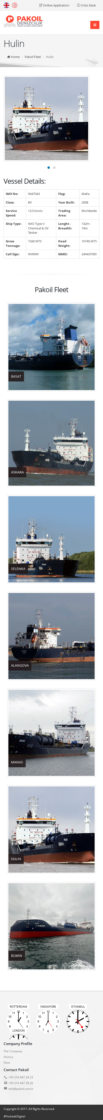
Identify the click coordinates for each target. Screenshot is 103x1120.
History (8, 1057)
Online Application (55, 5)
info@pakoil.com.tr (20, 1089)
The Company (13, 1051)
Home (15, 57)
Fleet (7, 1062)
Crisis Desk (88, 5)
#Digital (14, 1116)
